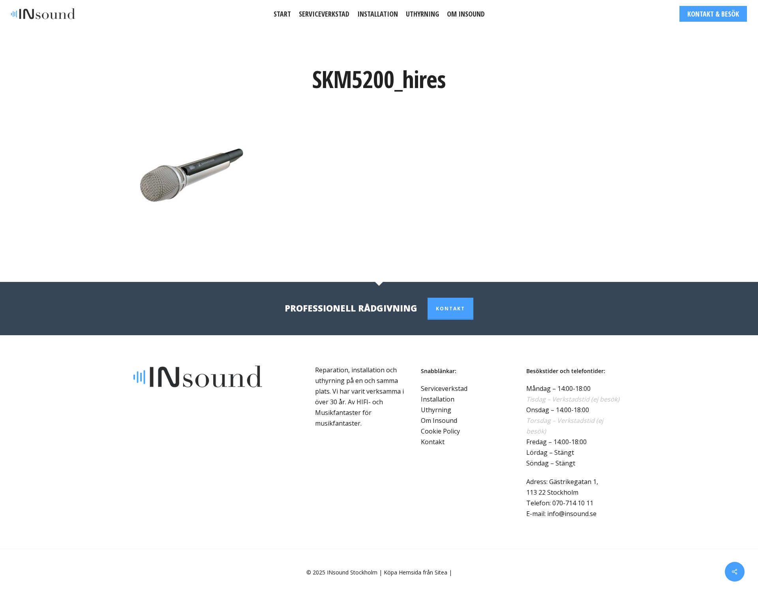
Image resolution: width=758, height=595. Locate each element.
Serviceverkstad (444, 388)
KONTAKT (450, 308)
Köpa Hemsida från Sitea (415, 572)
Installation (437, 399)
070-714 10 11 (572, 503)
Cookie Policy (440, 431)
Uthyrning (436, 409)
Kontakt (433, 441)
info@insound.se (572, 513)
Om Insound (439, 420)
